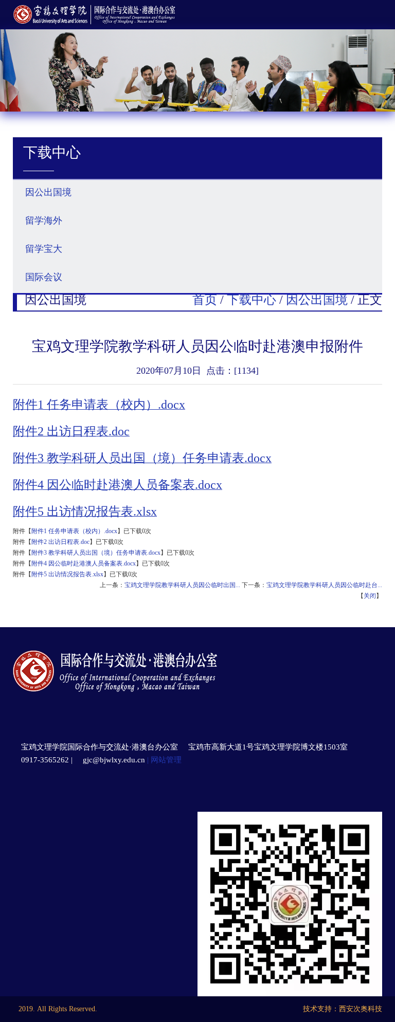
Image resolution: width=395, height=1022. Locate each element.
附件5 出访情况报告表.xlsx (67, 574)
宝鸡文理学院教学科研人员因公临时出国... (182, 585)
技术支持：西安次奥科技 (342, 1009)
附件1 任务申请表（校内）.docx (74, 531)
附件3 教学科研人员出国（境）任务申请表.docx (95, 552)
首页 (204, 299)
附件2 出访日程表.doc (60, 541)
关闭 (370, 595)
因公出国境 (317, 299)
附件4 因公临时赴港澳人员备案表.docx (83, 563)
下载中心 (251, 299)
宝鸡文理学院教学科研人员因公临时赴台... (324, 585)
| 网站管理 (163, 760)
